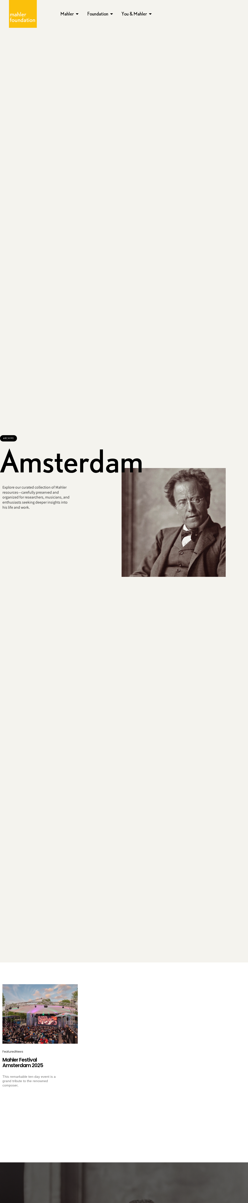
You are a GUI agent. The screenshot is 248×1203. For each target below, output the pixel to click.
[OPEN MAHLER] (77, 14)
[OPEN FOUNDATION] (111, 14)
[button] (8, 438)
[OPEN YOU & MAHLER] (150, 14)
